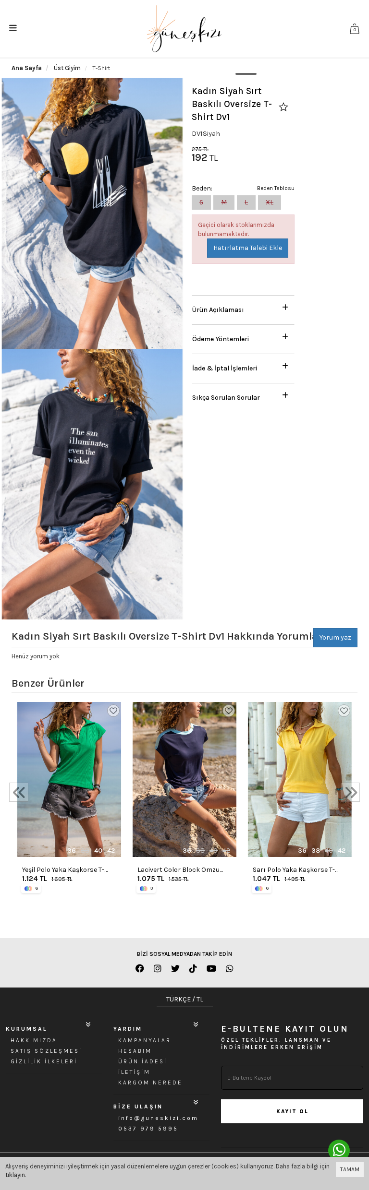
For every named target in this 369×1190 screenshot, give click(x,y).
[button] (243, 307)
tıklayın (15, 1174)
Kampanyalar (144, 1040)
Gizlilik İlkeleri (44, 1061)
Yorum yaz (335, 637)
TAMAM (349, 1169)
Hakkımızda (34, 1040)
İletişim (134, 1072)
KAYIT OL (292, 1111)
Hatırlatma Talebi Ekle (247, 248)
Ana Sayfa (27, 67)
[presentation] (18, 792)
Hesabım (135, 1050)
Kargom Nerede (150, 1082)
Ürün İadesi (142, 1061)
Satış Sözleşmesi (46, 1050)
